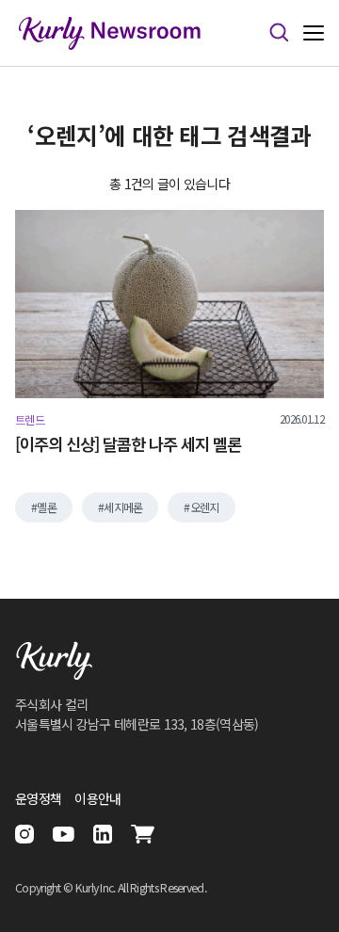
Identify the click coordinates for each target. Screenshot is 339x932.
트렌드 (29, 419)
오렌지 (204, 507)
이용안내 (97, 798)
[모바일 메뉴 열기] (313, 33)
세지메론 (123, 507)
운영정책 (38, 798)
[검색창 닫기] (278, 33)
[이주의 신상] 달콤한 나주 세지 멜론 (128, 444)
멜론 (46, 507)
